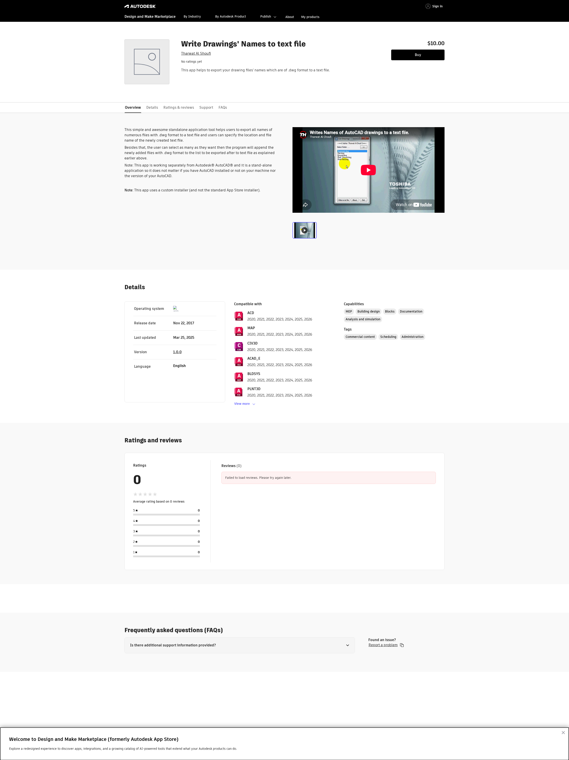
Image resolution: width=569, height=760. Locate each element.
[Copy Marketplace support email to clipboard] (402, 645)
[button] (240, 645)
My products (310, 17)
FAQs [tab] (222, 107)
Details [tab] (152, 107)
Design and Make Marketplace (150, 16)
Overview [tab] (133, 107)
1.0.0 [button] (177, 352)
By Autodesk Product (230, 16)
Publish (265, 16)
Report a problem (383, 645)
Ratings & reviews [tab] (178, 107)
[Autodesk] (140, 6)
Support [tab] (206, 107)
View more (242, 403)
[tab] (305, 231)
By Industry (192, 16)
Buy (418, 54)
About (289, 17)
